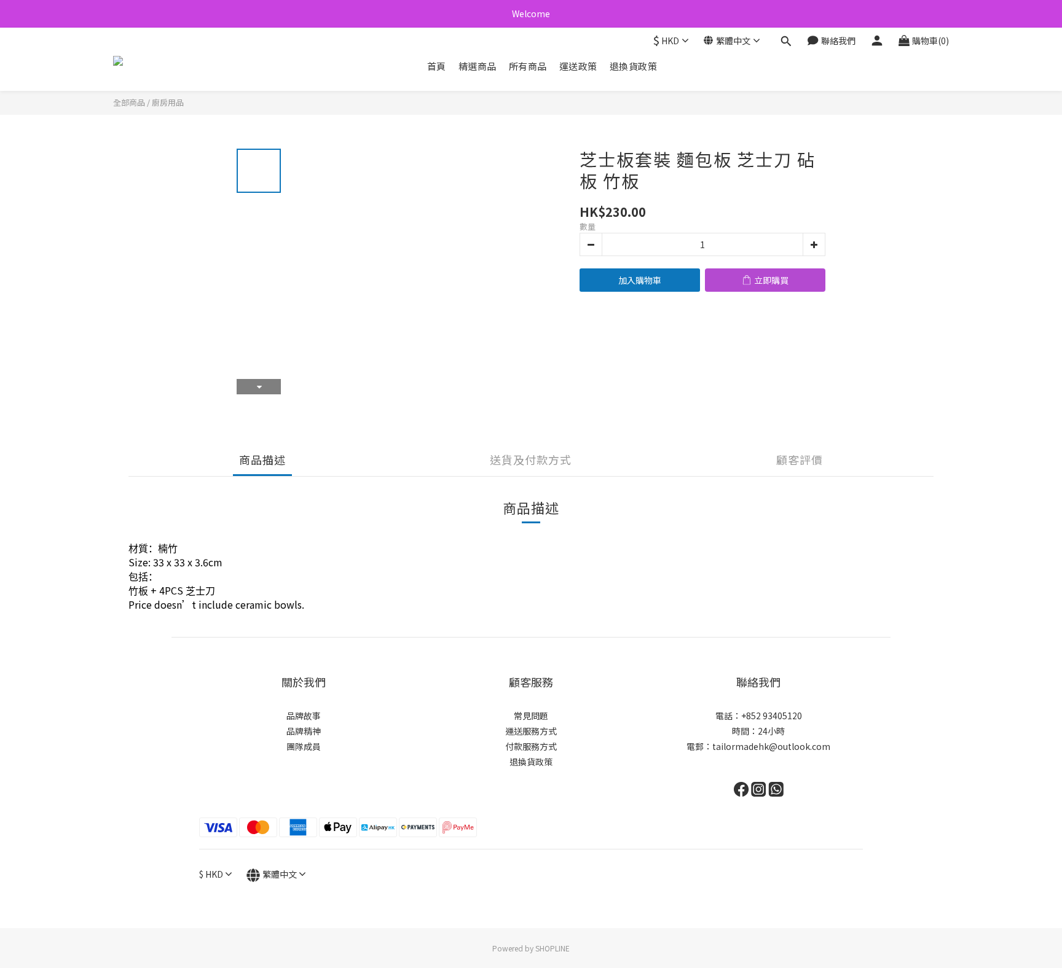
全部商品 (129, 102)
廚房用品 (168, 102)
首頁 (436, 66)
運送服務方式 (531, 731)
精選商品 (477, 66)
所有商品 (528, 66)
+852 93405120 (771, 715)
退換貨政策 (634, 66)
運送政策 (578, 66)
